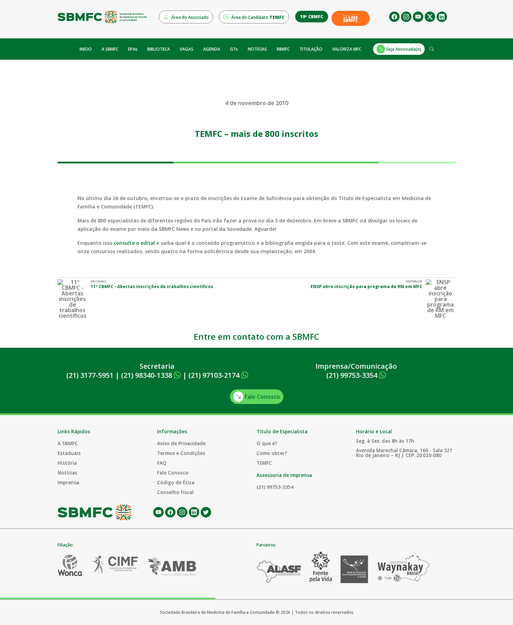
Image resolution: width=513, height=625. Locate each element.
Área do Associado (189, 17)
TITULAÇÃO (310, 49)
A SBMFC (110, 49)
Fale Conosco (261, 396)
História (67, 462)
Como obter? (271, 453)
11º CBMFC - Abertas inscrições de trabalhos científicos (152, 286)
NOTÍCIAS (257, 49)
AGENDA (211, 49)
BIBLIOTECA (158, 49)
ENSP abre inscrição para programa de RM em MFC (366, 286)
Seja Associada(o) (403, 49)
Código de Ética (175, 482)
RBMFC (283, 49)
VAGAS (186, 49)
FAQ (161, 462)
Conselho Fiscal (175, 492)
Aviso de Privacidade (181, 443)
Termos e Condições (181, 453)
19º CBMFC (311, 17)
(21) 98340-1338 (147, 375)
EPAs (132, 49)
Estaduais (69, 453)
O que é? (266, 443)
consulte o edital (135, 243)
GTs (234, 49)
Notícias (67, 472)
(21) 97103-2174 (214, 375)
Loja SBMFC (350, 19)
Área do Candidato (257, 17)
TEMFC (264, 462)
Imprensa (68, 482)
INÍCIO (86, 49)
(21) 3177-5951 (89, 375)
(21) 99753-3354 (352, 375)
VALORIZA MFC (346, 49)
